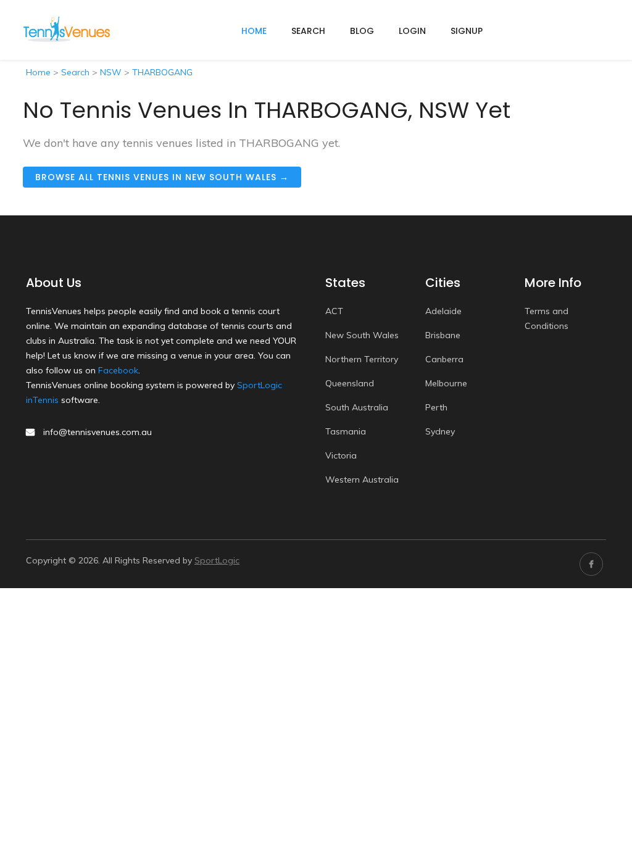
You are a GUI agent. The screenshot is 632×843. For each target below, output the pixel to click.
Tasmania (345, 431)
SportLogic (216, 560)
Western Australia (362, 479)
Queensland (349, 383)
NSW (111, 72)
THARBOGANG (162, 72)
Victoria (341, 455)
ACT (334, 311)
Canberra (444, 359)
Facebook (118, 370)
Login (412, 31)
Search (308, 31)
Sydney (440, 431)
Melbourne (446, 383)
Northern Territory (361, 359)
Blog (362, 31)
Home (38, 72)
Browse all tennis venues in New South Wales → (162, 177)
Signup (467, 31)
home (254, 31)
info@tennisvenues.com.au (97, 432)
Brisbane (442, 335)
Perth (436, 407)
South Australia (356, 407)
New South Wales (362, 335)
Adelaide (443, 311)
